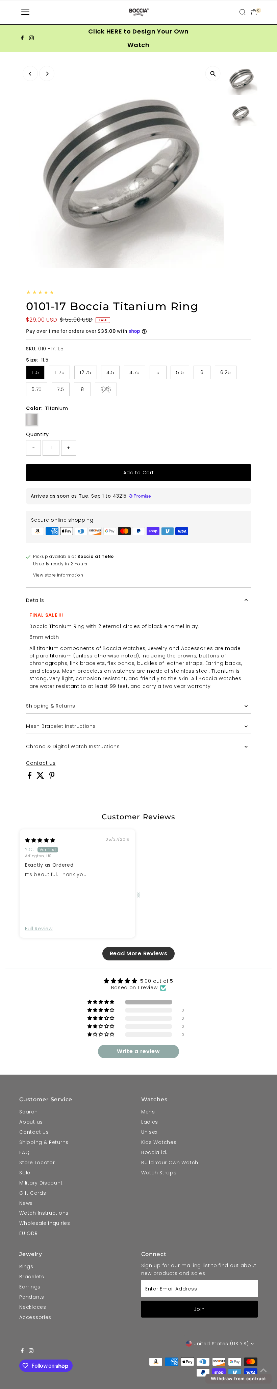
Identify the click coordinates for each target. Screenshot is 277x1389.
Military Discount (40, 1182)
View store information (58, 575)
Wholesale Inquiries (44, 1223)
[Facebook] (22, 38)
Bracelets (31, 1276)
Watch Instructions (44, 1213)
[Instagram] (31, 38)
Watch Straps (158, 1172)
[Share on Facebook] (30, 777)
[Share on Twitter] (41, 777)
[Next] (46, 73)
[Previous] (30, 73)
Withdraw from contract (238, 1378)
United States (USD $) (221, 1343)
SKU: (31, 348)
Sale (24, 1172)
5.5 (180, 372)
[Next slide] (138, 894)
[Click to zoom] (213, 73)
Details (35, 600)
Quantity (37, 434)
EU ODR (28, 1233)
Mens (148, 1111)
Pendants (31, 1297)
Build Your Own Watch (169, 1162)
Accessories (35, 1317)
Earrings (30, 1286)
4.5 (110, 372)
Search (28, 1111)
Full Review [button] (39, 929)
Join (199, 1309)
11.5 (35, 372)
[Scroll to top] (263, 1370)
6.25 (225, 372)
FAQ (24, 1152)
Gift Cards (32, 1193)
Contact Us (34, 1132)
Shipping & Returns (50, 705)
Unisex (149, 1132)
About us (31, 1122)
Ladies (149, 1122)
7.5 (60, 389)
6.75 (36, 389)
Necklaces (32, 1307)
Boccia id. (154, 1152)
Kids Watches (158, 1142)
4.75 (134, 372)
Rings (26, 1266)
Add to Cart (138, 472)
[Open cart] (254, 12)
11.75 (59, 372)
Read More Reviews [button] (139, 953)
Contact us (40, 763)
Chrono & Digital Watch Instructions (73, 746)
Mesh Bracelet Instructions (61, 726)
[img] (40, 840)
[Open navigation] (25, 12)
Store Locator (37, 1162)
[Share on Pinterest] (52, 777)
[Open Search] (243, 12)
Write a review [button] (138, 1051)
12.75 (86, 372)
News (26, 1203)
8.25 (108, 390)
